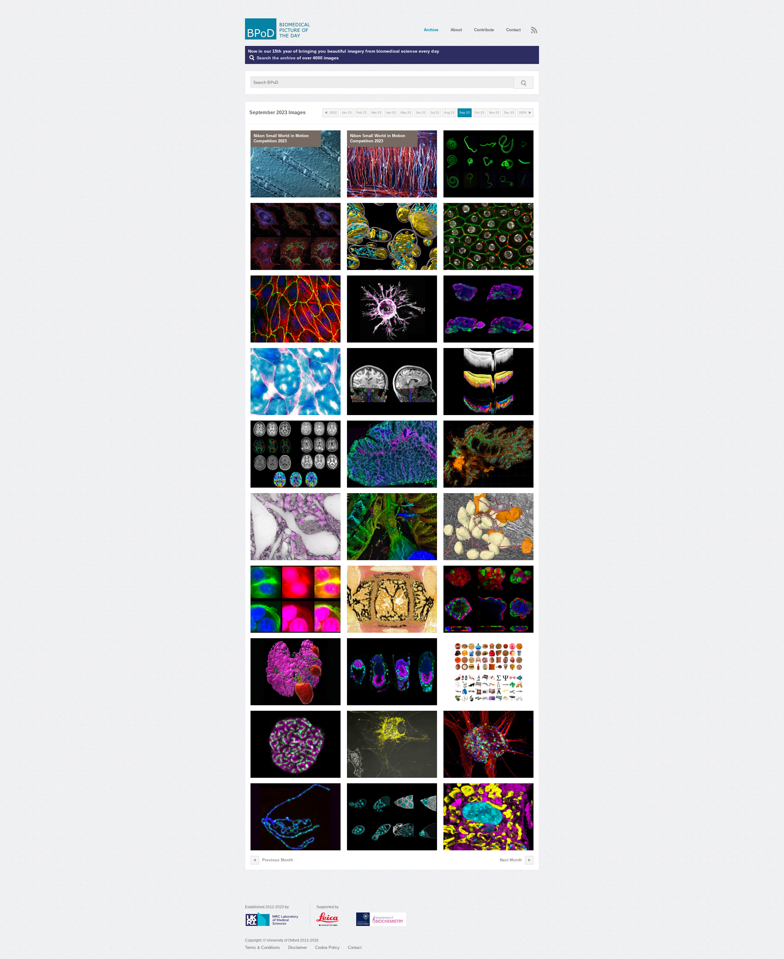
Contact (513, 30)
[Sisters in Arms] (296, 744)
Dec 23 (509, 112)
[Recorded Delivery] (296, 672)
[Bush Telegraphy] (488, 526)
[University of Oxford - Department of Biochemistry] (392, 919)
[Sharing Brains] (296, 454)
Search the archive (276, 58)
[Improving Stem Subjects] (488, 744)
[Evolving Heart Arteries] (392, 526)
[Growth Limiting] (392, 599)
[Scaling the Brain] (296, 526)
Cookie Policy (327, 948)
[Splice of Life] (296, 817)
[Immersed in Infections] (488, 817)
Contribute (484, 30)
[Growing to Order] (296, 309)
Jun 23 (421, 112)
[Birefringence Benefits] (488, 381)
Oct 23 (479, 112)
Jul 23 (435, 112)
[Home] (279, 28)
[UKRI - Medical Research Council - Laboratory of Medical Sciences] (277, 919)
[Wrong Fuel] (296, 381)
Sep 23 (464, 112)
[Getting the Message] (296, 599)
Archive (431, 30)
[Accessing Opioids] (488, 309)
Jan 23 (347, 112)
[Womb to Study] (392, 672)
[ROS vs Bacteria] (296, 236)
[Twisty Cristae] (392, 236)
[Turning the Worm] (488, 164)
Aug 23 (449, 112)
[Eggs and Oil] (392, 817)
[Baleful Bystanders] (392, 744)
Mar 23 (376, 112)
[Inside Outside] (488, 599)
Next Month (511, 860)
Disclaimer (297, 948)
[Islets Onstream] (488, 454)
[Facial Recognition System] (488, 672)
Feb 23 (361, 112)
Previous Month (277, 860)
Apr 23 (391, 112)
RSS (533, 28)
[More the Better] (392, 454)
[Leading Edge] (392, 309)
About (456, 30)
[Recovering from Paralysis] (392, 381)
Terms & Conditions (262, 948)
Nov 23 (494, 112)
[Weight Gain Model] (488, 236)
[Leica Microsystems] (333, 919)
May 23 (406, 112)
